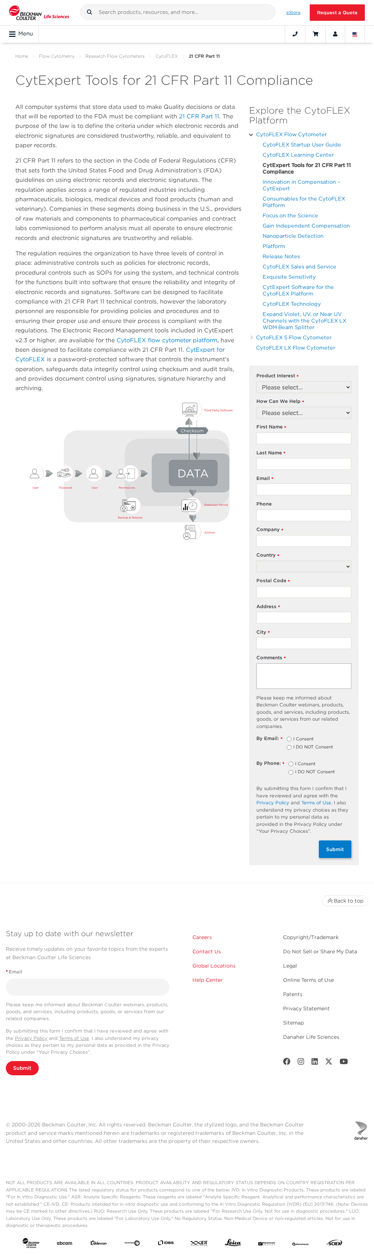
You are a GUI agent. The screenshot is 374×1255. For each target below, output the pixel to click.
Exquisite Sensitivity (289, 277)
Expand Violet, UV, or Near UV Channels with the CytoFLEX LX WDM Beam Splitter (304, 320)
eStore (293, 12)
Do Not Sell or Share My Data (320, 951)
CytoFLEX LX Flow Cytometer (295, 347)
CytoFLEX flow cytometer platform (167, 340)
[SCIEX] (334, 1244)
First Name (271, 427)
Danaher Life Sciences (311, 1037)
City (263, 632)
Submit (335, 849)
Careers (202, 937)
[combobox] (177, 12)
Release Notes (281, 256)
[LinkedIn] (315, 1063)
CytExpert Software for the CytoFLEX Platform (298, 290)
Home (21, 56)
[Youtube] (344, 1063)
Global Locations (214, 966)
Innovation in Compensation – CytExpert (301, 185)
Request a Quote (337, 12)
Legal (290, 966)
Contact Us (206, 951)
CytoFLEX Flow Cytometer (291, 134)
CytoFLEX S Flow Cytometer (294, 337)
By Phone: (270, 763)
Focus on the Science (290, 215)
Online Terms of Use (308, 980)
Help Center (207, 980)
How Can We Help (280, 401)
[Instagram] (301, 1063)
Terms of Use (316, 802)
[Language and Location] (355, 34)
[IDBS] (166, 1244)
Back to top (348, 901)
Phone (264, 504)
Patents (292, 994)
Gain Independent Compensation (306, 225)
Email (265, 479)
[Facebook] (286, 1063)
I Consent (303, 739)
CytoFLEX (167, 56)
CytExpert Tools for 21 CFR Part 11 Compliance (307, 168)
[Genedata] (132, 1244)
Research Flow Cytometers (115, 56)
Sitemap (293, 1023)
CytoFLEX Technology (292, 304)
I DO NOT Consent (313, 747)
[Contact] (295, 34)
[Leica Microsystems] (233, 1244)
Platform (274, 246)
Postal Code (273, 581)
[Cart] (315, 34)
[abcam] (64, 1244)
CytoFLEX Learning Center (298, 155)
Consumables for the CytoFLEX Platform (304, 201)
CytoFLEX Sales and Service (299, 266)
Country (268, 555)
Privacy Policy (272, 802)
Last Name (271, 453)
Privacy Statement (306, 1008)
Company (270, 530)
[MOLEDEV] (266, 1244)
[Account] (335, 34)
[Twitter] (328, 1063)
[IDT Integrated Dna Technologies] (199, 1244)
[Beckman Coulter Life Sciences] (39, 12)
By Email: (269, 739)
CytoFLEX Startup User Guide (302, 144)
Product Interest (277, 376)
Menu (25, 33)
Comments (271, 658)
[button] (89, 12)
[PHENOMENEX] (300, 1244)
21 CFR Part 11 (199, 116)
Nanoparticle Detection (293, 236)
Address (268, 607)
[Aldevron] (98, 1244)
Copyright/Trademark (311, 937)
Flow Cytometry (57, 56)
